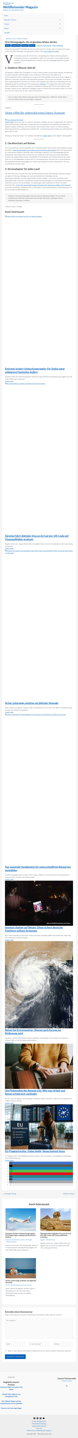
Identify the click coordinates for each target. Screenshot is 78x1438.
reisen (54, 45)
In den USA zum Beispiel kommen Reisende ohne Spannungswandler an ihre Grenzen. (43, 185)
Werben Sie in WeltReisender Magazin (39, 1430)
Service (32, 45)
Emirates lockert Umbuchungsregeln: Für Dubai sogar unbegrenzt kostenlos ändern (20, 1235)
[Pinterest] (40, 1418)
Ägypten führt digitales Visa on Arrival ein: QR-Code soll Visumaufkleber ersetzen (55, 1235)
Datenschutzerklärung (39, 1424)
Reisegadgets (47, 45)
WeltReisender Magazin (20, 7)
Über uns (39, 1428)
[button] (10, 1163)
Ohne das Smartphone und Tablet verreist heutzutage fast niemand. (34, 150)
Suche (6, 15)
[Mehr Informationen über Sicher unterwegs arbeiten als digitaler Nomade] (20, 1268)
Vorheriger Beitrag (9, 1194)
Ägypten (42, 1239)
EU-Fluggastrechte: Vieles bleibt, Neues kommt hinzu (35, 1151)
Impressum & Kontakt (39, 1426)
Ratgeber (25, 45)
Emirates (8, 1239)
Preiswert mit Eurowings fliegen (11, 1408)
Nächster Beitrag (69, 1194)
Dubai (18, 1239)
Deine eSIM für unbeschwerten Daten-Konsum (35, 112)
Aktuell (14, 1239)
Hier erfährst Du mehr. (51, 51)
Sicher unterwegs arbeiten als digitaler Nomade (31, 702)
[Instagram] (37, 1418)
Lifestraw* (43, 84)
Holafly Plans (9, 122)
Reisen (25, 39)
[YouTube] (43, 1418)
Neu (14, 39)
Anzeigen (7, 32)
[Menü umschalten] (59, 20)
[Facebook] (34, 1418)
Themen (6, 24)
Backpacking (16, 45)
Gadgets (39, 45)
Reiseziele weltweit (10, 20)
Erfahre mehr (9, 381)
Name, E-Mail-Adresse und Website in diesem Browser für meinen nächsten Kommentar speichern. (39, 1351)
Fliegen (6, 28)
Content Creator (66, 1381)
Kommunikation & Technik (23, 1285)
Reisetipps (60, 45)
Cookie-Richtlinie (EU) (39, 1421)
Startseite (9, 39)
